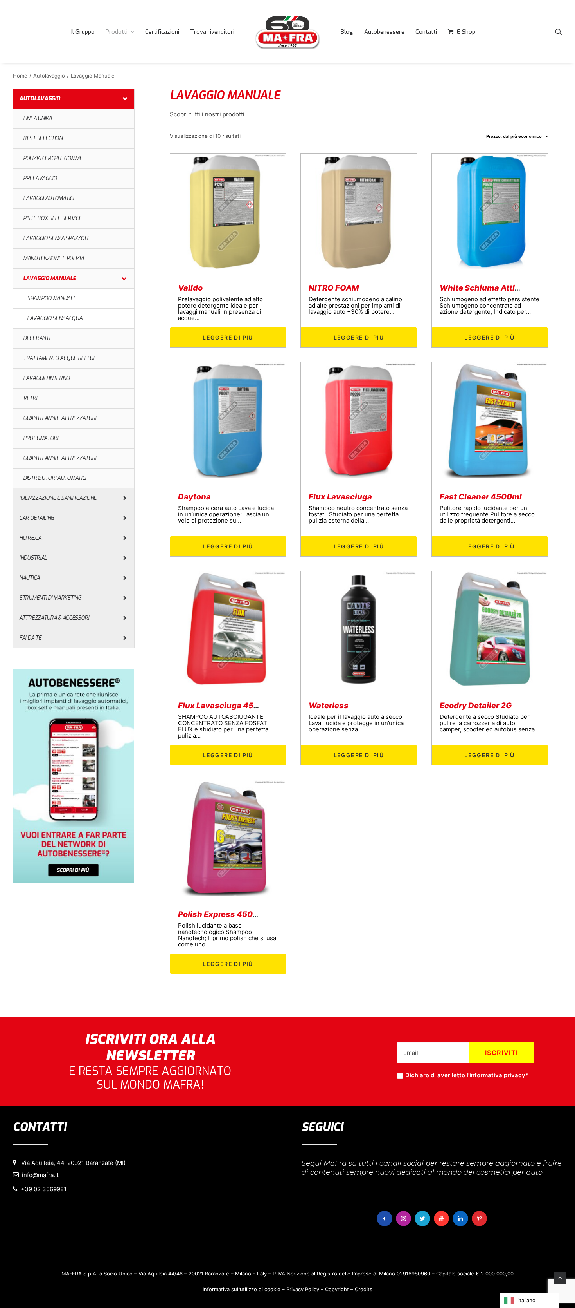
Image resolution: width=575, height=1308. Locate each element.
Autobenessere (384, 32)
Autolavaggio (49, 75)
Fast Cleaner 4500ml (481, 496)
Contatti (426, 32)
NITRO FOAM (334, 288)
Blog (347, 32)
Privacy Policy (302, 1289)
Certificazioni (162, 32)
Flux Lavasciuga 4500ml (226, 705)
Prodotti (117, 32)
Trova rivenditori (212, 32)
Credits (363, 1289)
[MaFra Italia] (287, 31)
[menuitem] (83, 31)
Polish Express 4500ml (223, 914)
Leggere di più (228, 337)
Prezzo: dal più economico (514, 136)
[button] (558, 31)
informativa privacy (497, 1075)
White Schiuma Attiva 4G (488, 288)
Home (20, 75)
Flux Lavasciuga (340, 496)
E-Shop (466, 32)
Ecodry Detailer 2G (476, 705)
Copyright (337, 1289)
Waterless (329, 705)
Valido (190, 288)
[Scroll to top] (560, 1277)
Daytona (194, 496)
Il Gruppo (83, 32)
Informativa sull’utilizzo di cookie (241, 1289)
